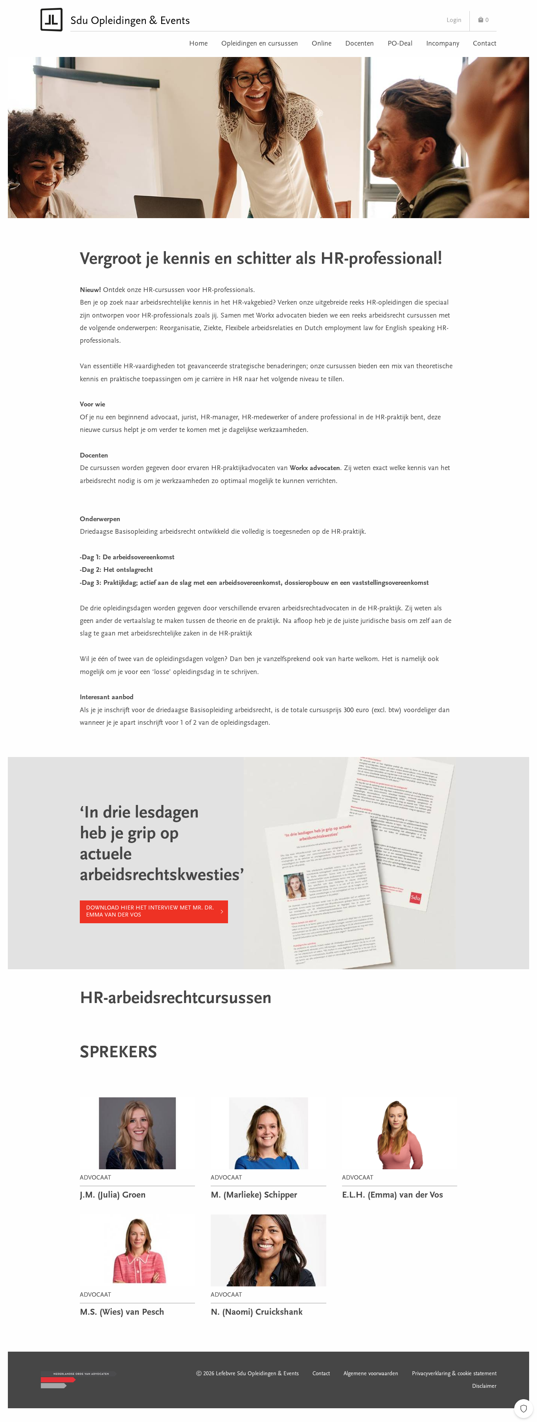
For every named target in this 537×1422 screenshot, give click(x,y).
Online (321, 44)
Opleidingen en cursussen (259, 44)
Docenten (359, 44)
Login (454, 20)
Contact (485, 44)
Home (198, 44)
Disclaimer (484, 1386)
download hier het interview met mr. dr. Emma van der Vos (150, 911)
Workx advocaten (315, 468)
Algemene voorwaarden (371, 1374)
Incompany (442, 44)
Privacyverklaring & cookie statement (454, 1374)
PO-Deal (400, 44)
